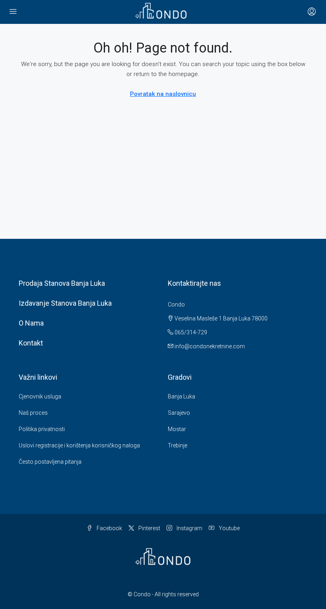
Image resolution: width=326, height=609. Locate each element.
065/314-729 (190, 332)
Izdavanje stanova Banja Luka (65, 303)
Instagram (188, 528)
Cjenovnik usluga (40, 396)
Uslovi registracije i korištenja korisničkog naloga (79, 445)
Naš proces (33, 413)
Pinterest (148, 528)
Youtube (228, 528)
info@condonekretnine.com (210, 346)
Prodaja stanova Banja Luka (62, 283)
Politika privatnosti (42, 429)
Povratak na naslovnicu (163, 94)
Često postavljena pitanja (50, 462)
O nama (31, 323)
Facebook (108, 528)
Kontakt (31, 343)
